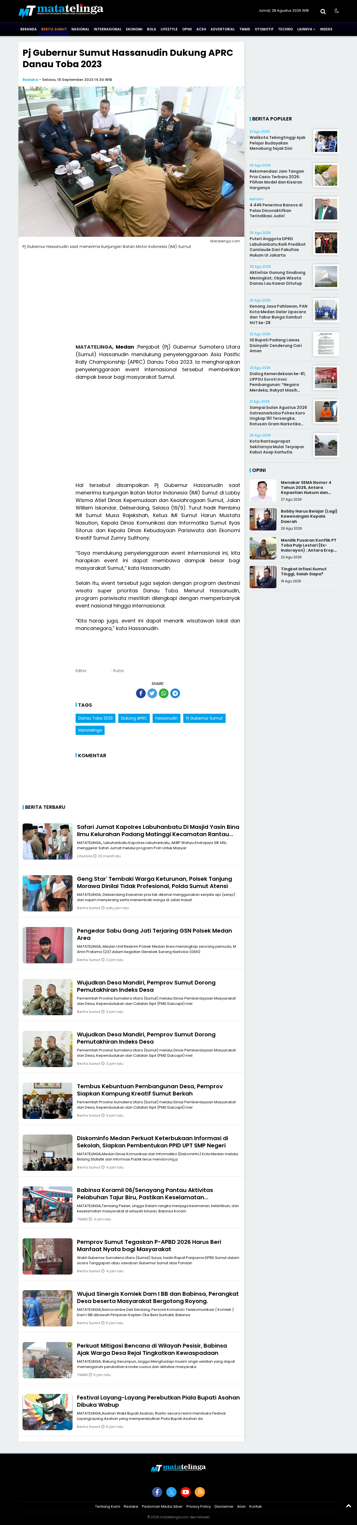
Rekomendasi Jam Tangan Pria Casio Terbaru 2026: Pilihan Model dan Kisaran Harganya (277, 179)
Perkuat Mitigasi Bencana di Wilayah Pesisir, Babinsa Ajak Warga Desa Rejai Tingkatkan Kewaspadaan (152, 1349)
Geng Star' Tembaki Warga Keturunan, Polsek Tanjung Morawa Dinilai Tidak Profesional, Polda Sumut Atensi (154, 882)
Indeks (326, 29)
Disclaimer (224, 1506)
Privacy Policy (198, 1506)
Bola (151, 29)
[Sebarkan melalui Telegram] (175, 693)
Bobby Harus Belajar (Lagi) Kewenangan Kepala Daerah (309, 516)
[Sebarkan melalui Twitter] (152, 693)
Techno (285, 29)
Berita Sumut (54, 29)
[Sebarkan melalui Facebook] (141, 693)
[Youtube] (185, 1492)
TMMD (244, 29)
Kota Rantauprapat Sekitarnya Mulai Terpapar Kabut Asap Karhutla (277, 446)
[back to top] (348, 1505)
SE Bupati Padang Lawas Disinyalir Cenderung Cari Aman (276, 345)
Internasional (108, 29)
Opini (187, 29)
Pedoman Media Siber (162, 1506)
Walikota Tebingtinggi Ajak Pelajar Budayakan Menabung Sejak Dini (277, 143)
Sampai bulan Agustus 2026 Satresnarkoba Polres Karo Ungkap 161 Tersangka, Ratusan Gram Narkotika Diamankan (278, 418)
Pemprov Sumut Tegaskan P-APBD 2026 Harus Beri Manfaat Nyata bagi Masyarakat (149, 1245)
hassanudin (166, 718)
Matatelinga (90, 730)
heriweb (203, 1517)
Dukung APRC (134, 718)
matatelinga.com (174, 1517)
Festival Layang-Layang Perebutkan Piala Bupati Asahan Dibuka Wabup (158, 1401)
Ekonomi (134, 29)
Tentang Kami (107, 1506)
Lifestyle (169, 29)
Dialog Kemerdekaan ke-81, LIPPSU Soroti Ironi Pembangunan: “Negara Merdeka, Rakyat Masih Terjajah (278, 384)
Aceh (201, 29)
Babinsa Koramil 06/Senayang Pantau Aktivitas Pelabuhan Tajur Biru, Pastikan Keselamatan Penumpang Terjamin (145, 1197)
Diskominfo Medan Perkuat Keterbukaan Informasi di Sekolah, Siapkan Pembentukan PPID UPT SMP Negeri (152, 1141)
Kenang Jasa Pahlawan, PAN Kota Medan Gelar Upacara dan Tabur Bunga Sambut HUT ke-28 (278, 314)
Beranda (28, 29)
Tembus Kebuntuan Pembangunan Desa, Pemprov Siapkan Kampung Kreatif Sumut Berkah (150, 1089)
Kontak (255, 1506)
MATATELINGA (94, 346)
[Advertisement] (131, 300)
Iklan (241, 1506)
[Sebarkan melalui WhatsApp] (164, 693)
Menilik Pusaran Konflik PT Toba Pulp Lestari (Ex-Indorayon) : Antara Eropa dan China (309, 547)
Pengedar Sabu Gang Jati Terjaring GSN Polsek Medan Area (154, 934)
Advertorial (223, 29)
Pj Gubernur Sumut (204, 718)
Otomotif (264, 29)
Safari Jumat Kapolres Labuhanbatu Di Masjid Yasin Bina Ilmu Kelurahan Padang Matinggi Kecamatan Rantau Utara (158, 834)
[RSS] (200, 1492)
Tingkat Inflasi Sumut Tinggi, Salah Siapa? (304, 571)
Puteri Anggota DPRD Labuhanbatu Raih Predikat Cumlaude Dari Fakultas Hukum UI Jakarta (278, 247)
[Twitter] (171, 1492)
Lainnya (304, 29)
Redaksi (30, 79)
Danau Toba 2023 (95, 718)
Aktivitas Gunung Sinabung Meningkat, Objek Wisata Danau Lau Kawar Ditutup (277, 278)
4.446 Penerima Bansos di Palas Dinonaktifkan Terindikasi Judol (276, 210)
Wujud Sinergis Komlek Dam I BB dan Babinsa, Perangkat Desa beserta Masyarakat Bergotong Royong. (158, 1297)
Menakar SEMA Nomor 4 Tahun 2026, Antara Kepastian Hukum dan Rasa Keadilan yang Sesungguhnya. (306, 493)
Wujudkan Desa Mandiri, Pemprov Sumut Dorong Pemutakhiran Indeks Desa (146, 986)
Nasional (80, 29)
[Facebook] (157, 1492)
